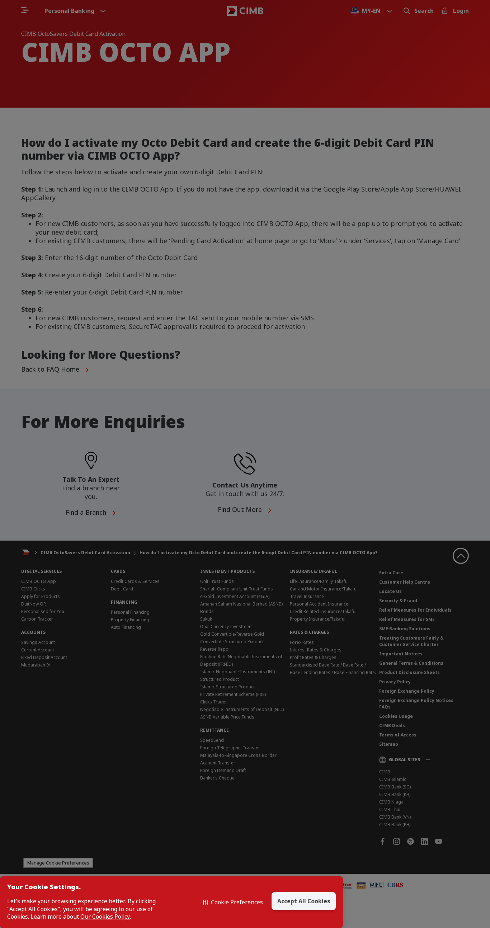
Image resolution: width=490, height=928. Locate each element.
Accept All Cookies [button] (303, 901)
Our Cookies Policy (105, 916)
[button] (233, 902)
